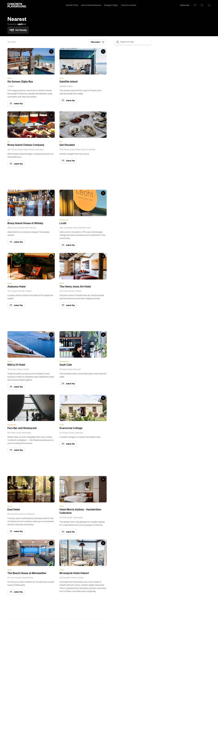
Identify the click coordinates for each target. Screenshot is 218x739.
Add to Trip (18, 104)
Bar (8, 142)
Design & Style (111, 5)
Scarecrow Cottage (70, 428)
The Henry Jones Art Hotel (75, 286)
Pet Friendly (21, 30)
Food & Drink (72, 5)
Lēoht (62, 223)
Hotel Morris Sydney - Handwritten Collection (80, 511)
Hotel (9, 78)
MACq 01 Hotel (16, 364)
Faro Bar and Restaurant (22, 428)
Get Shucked (67, 144)
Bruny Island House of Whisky (25, 223)
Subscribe (184, 5)
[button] (98, 42)
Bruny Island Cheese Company (25, 144)
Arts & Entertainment (91, 5)
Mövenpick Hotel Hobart (74, 573)
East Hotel (13, 509)
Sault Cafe (65, 364)
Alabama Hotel (16, 286)
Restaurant (63, 220)
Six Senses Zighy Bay (20, 81)
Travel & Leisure (128, 5)
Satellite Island (68, 81)
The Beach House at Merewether (26, 573)
